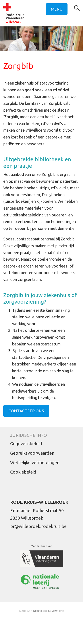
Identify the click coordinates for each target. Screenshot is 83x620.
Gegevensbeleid (26, 443)
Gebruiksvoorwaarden (32, 453)
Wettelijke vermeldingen (34, 462)
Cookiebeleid (23, 471)
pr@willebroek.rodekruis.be (38, 526)
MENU (56, 9)
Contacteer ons (26, 411)
